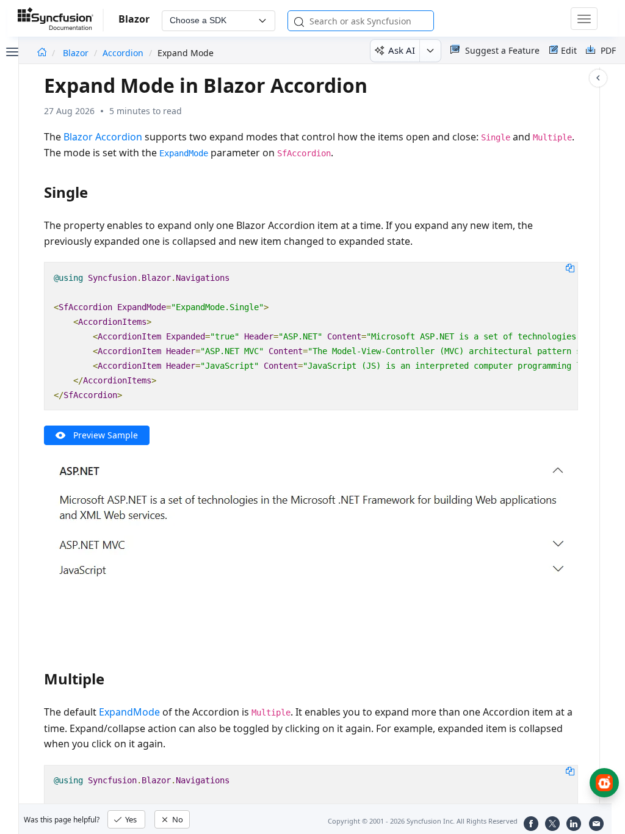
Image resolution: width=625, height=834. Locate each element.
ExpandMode (129, 712)
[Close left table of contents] (11, 51)
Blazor (77, 53)
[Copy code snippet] (570, 267)
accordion (123, 53)
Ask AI (401, 50)
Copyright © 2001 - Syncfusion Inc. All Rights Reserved (423, 820)
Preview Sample (105, 435)
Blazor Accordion (102, 136)
